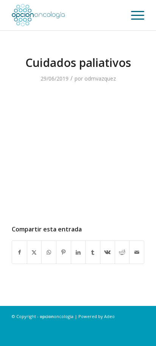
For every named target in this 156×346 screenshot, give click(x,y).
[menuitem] (133, 15)
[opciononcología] (65, 15)
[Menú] (133, 15)
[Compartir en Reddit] (122, 252)
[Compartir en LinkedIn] (78, 252)
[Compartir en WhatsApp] (49, 252)
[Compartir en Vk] (107, 252)
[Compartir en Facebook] (19, 252)
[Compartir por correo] (136, 252)
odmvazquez (100, 78)
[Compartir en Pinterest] (63, 252)
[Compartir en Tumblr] (93, 252)
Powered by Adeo (96, 316)
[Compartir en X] (34, 252)
